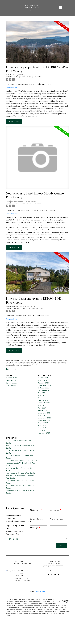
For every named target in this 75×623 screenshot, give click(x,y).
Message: (34, 528)
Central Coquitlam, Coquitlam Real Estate (30, 360)
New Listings (11, 380)
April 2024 (42, 408)
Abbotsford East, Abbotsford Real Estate (24, 359)
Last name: (55, 510)
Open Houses (11, 383)
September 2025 (44, 390)
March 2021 (42, 415)
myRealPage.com (41, 591)
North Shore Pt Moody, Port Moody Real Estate (27, 308)
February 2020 (44, 433)
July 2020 (42, 425)
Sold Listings (11, 385)
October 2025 (43, 388)
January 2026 (43, 383)
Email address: (36, 519)
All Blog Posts (11, 378)
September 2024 (44, 403)
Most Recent (43, 378)
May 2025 (42, 395)
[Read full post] (37, 43)
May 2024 (42, 405)
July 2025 (42, 393)
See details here (12, 88)
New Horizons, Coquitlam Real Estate (55, 362)
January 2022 (43, 410)
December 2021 (44, 413)
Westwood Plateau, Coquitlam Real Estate (20, 365)
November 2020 (44, 420)
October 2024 (43, 400)
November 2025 (44, 385)
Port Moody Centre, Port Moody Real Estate (26, 76)
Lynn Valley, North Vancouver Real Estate (34, 362)
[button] (7, 539)
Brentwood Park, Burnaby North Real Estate (46, 359)
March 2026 (42, 380)
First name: (35, 510)
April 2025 (42, 398)
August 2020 (43, 423)
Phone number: (56, 519)
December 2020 (44, 418)
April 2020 (42, 430)
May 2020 (42, 428)
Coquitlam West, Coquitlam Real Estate (52, 360)
